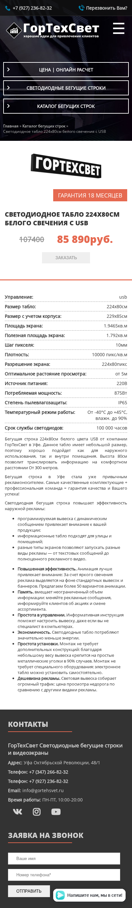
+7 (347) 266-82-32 (48, 772)
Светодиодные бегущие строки (66, 88)
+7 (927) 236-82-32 (32, 8)
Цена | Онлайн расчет (66, 70)
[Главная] (53, 38)
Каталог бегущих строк (66, 106)
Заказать (66, 257)
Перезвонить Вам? (106, 8)
